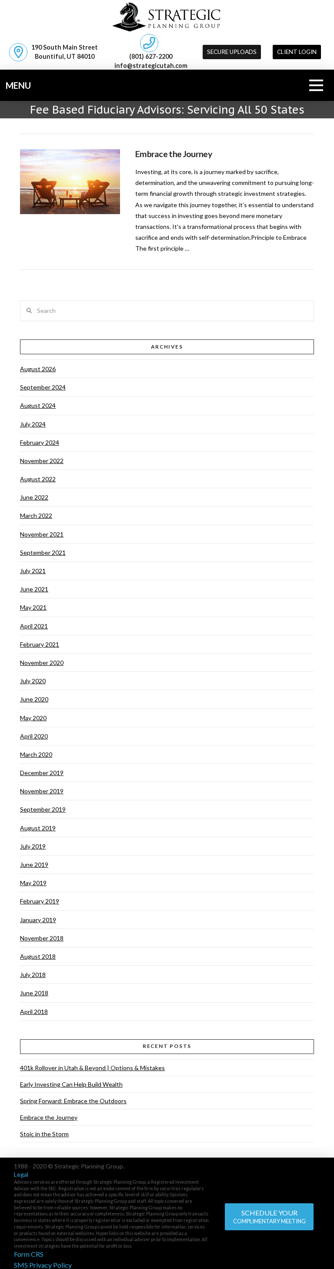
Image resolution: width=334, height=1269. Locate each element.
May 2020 (33, 718)
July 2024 (33, 424)
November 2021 (41, 534)
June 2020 (34, 699)
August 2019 (38, 828)
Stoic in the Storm (44, 1134)
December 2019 (41, 772)
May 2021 (33, 607)
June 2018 (34, 993)
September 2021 (43, 552)
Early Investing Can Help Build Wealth (71, 1084)
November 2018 (41, 938)
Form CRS (28, 1254)
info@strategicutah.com (150, 65)
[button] (297, 52)
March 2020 (36, 754)
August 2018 (38, 956)
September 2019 (43, 809)
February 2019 (39, 901)
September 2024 (43, 387)
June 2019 (34, 864)
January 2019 (38, 919)
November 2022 (41, 460)
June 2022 (34, 497)
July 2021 (33, 570)
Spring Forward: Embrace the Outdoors (73, 1100)
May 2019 (33, 882)
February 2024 (39, 442)
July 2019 (33, 846)
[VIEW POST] (70, 181)
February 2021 (39, 644)
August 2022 (38, 479)
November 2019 (41, 791)
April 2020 (34, 736)
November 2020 (41, 662)
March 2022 (36, 515)
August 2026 (38, 369)
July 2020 (33, 681)
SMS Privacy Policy (43, 1265)
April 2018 (34, 1011)
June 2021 (34, 589)
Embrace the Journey (173, 154)
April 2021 (34, 626)
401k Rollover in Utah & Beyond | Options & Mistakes (92, 1067)
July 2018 (33, 974)
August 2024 (38, 405)
